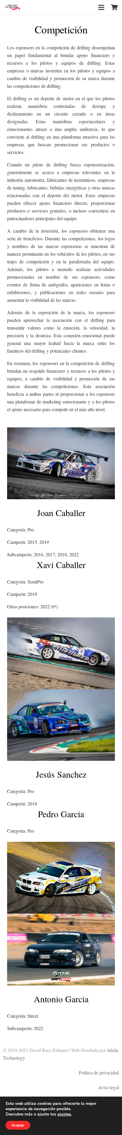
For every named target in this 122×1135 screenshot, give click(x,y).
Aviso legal (108, 1087)
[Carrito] (114, 7)
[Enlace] (13, 7)
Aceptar (18, 1125)
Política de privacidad (99, 1072)
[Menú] (101, 7)
